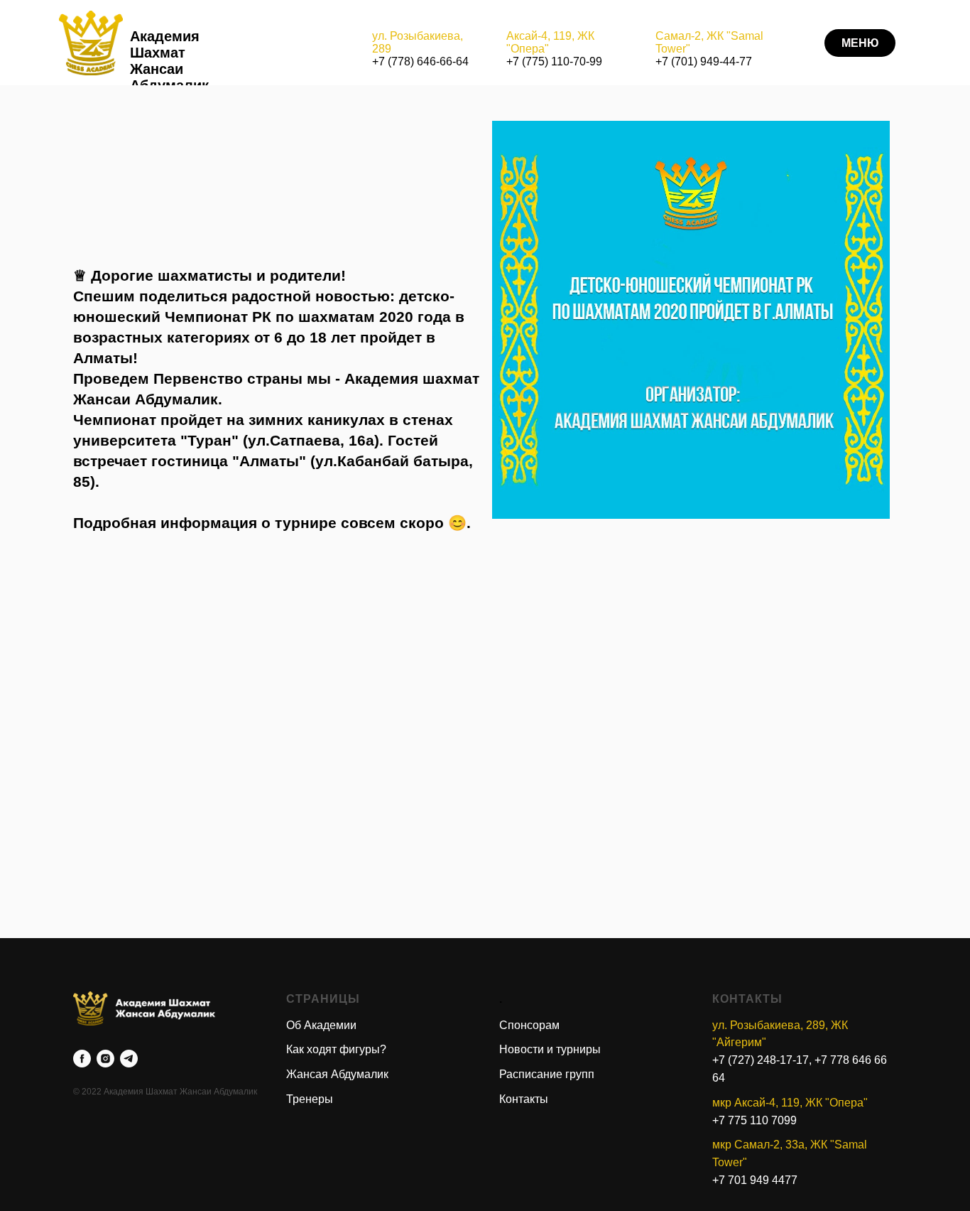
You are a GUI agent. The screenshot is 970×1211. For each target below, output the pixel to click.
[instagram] (105, 1058)
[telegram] (129, 1058)
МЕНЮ (860, 43)
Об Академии (321, 1025)
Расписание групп (546, 1074)
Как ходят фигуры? (336, 1049)
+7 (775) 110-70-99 (554, 61)
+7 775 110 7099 (754, 1120)
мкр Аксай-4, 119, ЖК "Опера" (790, 1103)
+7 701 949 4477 (754, 1180)
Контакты (523, 1099)
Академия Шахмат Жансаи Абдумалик (169, 60)
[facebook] (82, 1058)
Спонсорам (529, 1025)
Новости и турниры (550, 1049)
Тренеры (309, 1099)
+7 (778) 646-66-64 (420, 61)
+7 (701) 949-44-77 (703, 61)
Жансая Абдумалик (337, 1074)
